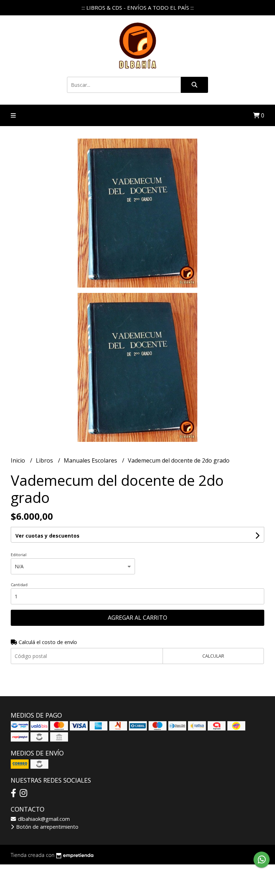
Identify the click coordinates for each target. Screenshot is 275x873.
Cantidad (19, 584)
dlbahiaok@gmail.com (43, 818)
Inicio (18, 460)
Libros (45, 460)
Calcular (213, 656)
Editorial (18, 554)
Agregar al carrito (137, 618)
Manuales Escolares (91, 460)
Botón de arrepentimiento (46, 826)
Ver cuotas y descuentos (47, 535)
